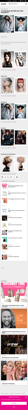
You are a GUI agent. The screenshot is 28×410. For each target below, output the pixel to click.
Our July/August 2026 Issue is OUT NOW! (16, 199)
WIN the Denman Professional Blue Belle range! (16, 211)
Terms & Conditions (5, 393)
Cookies (11, 393)
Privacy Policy (17, 393)
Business (10, 244)
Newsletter (15, 1)
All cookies (14, 403)
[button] (26, 397)
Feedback (23, 393)
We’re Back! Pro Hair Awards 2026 (15, 217)
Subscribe (9, 1)
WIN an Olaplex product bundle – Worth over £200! (17, 193)
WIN (9, 184)
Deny (14, 407)
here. (15, 70)
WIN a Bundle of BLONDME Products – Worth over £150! (16, 186)
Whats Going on (4, 9)
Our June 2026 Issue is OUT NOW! (15, 238)
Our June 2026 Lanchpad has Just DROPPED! (15, 231)
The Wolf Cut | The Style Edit (14, 246)
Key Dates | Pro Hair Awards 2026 (15, 224)
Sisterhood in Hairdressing (13, 256)
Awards (9, 216)
